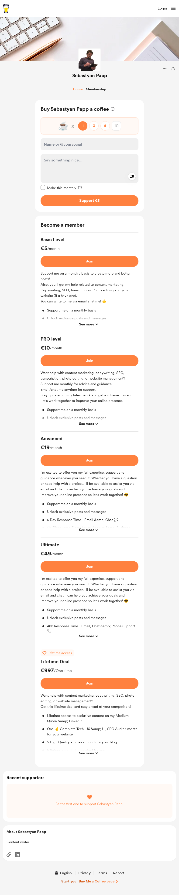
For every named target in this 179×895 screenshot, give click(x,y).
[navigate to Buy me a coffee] (6, 8)
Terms (102, 873)
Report (118, 873)
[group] (89, 284)
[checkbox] (58, 188)
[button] (173, 8)
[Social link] (9, 854)
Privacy (84, 873)
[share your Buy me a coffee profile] (173, 68)
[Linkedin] (17, 854)
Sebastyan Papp (89, 75)
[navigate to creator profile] (89, 59)
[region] (89, 156)
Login (162, 8)
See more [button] (86, 324)
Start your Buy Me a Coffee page (87, 881)
